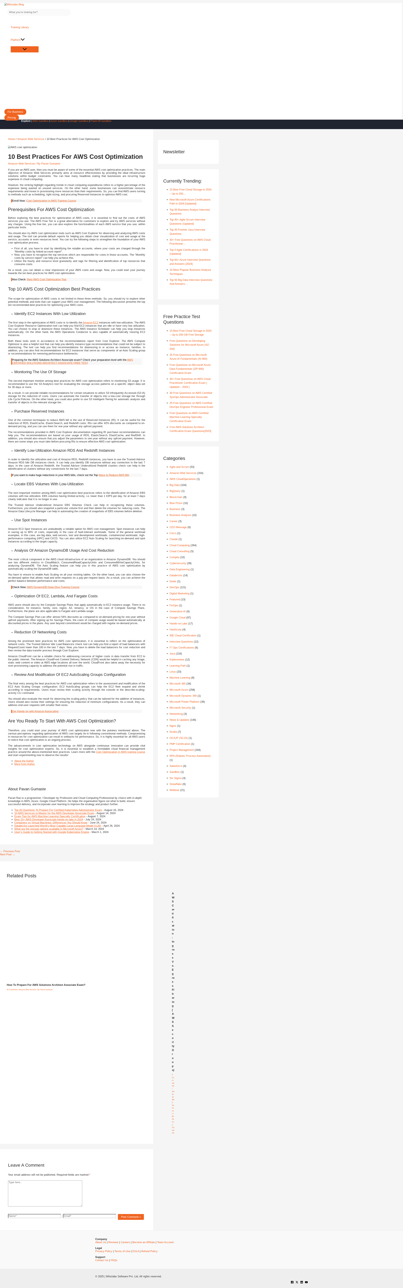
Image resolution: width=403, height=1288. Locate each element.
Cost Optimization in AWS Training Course (51, 200)
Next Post (7, 854)
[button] (15, 112)
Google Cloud (177, 617)
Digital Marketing (179, 593)
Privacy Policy (103, 1251)
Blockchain (176, 497)
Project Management (182, 749)
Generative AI (178, 611)
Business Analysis (180, 515)
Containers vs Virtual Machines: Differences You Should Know (50, 822)
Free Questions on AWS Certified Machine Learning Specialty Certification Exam (189, 417)
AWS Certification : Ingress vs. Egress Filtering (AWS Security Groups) (173, 982)
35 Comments (12, 990)
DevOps (174, 587)
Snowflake (176, 784)
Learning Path (178, 665)
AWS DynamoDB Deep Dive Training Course (53, 587)
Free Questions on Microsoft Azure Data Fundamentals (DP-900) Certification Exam (190, 368)
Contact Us (101, 1260)
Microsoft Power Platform (184, 701)
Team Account (165, 1242)
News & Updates (179, 719)
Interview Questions (181, 641)
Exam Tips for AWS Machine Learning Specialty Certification (49, 816)
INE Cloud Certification (183, 635)
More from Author (24, 764)
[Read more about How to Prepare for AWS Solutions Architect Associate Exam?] (87, 978)
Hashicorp (176, 629)
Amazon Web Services (21, 163)
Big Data (175, 485)
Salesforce (176, 765)
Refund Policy (149, 1251)
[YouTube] (306, 1282)
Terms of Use (122, 1251)
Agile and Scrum (179, 466)
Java (172, 653)
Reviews (113, 1242)
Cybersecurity (178, 563)
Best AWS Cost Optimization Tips (46, 279)
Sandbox (175, 771)
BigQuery (175, 491)
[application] (23, 40)
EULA (135, 1251)
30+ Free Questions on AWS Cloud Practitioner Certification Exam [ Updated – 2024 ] (190, 382)
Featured (175, 599)
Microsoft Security (180, 707)
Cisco (173, 533)
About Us (100, 1242)
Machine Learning (180, 677)
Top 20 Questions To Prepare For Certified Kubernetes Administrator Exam (58, 810)
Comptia (174, 557)
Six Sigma (176, 778)
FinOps (174, 605)
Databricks (176, 575)
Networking (176, 713)
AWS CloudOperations (183, 479)
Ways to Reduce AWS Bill (114, 475)
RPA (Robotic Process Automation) (190, 755)
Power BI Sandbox (100, 121)
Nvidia (173, 731)
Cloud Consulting (180, 551)
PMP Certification (180, 743)
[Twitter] (296, 1282)
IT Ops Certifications (182, 647)
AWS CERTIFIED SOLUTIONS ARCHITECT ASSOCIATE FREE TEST (72, 361)
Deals (173, 581)
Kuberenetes (177, 659)
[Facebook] (292, 1282)
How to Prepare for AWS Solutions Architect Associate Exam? (46, 984)
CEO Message (178, 527)
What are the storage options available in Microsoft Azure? (48, 828)
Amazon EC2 (90, 322)
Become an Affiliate (143, 1242)
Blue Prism (176, 503)
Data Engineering (180, 569)
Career (174, 521)
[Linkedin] (301, 1282)
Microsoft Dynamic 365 (183, 695)
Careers (125, 1242)
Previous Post (10, 851)
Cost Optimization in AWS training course (120, 751)
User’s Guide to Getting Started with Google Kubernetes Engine (51, 832)
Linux (173, 671)
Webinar (174, 790)
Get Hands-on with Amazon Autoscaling (35, 711)
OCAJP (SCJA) (179, 737)
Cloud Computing (180, 545)
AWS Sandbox (40, 121)
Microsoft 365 (178, 683)
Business (175, 509)
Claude (174, 539)
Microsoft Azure (179, 689)
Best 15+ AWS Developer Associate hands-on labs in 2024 (48, 819)
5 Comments (173, 1080)
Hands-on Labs (178, 623)
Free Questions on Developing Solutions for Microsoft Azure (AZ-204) (190, 344)
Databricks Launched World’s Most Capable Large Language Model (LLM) (57, 825)
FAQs (114, 1260)
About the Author (24, 760)
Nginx (173, 725)
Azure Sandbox (59, 121)
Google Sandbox (79, 121)
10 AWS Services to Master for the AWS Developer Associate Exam (54, 813)
